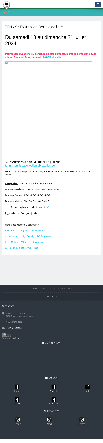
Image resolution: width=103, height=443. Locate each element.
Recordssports (39, 242)
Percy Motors (11, 242)
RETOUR (50, 296)
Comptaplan (11, 236)
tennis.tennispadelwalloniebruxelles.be (30, 165)
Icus (36, 248)
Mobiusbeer (37, 230)
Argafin (24, 230)
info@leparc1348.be (14, 328)
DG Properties (44, 236)
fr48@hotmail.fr (52, 57)
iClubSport (15, 338)
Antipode (9, 230)
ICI (48, 207)
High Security (28, 236)
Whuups (25, 242)
